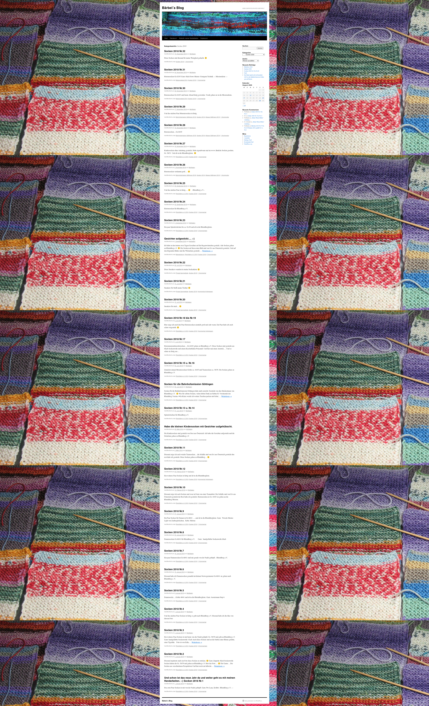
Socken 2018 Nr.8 (174, 532)
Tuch (245, 73)
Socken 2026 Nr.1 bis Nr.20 (251, 71)
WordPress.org (248, 144)
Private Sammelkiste (182, 273)
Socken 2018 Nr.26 (174, 164)
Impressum (204, 38)
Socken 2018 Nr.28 (174, 125)
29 (260, 101)
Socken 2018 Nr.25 (174, 183)
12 (250, 95)
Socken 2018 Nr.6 (174, 569)
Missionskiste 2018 (181, 80)
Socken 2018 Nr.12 (174, 468)
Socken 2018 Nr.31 (174, 69)
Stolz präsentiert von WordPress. (253, 701)
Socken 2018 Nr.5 (174, 590)
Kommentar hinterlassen (205, 291)
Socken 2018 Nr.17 (174, 339)
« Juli (244, 106)
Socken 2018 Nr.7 (174, 550)
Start (166, 38)
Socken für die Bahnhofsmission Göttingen (188, 384)
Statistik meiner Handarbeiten (188, 38)
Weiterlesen (207, 251)
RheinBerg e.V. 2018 (182, 157)
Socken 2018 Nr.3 (174, 630)
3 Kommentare (211, 254)
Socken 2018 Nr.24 (174, 201)
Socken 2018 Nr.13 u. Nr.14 (179, 407)
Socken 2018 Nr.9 (174, 511)
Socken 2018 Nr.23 (174, 220)
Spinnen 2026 (248, 69)
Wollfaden (193, 54)
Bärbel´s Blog (173, 7)
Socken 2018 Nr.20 (174, 299)
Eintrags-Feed (248, 140)
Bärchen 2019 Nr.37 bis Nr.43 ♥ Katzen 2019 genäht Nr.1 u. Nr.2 (254, 128)
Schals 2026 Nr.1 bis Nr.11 (255, 116)
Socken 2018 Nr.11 (174, 447)
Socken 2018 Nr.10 (174, 487)
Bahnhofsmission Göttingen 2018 (186, 117)
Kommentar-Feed (248, 142)
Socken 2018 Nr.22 (174, 262)
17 (244, 98)
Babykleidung (180, 254)
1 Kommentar (189, 62)
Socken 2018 (180, 62)
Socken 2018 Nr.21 (174, 281)
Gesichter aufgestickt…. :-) (179, 238)
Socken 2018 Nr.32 (174, 51)
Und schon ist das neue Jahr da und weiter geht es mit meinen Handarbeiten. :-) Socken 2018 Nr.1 (199, 679)
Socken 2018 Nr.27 (174, 143)
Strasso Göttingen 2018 (212, 117)
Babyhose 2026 (248, 67)
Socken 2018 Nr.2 (174, 653)
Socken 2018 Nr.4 (174, 608)
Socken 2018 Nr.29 (174, 106)
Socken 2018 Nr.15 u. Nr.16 (179, 363)
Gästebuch (173, 38)
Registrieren (247, 136)
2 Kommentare (202, 231)
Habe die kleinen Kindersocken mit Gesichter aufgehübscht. (198, 426)
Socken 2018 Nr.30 (174, 88)
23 (263, 98)
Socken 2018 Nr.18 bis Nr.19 (180, 317)
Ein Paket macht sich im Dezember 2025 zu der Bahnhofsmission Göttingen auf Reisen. (254, 77)
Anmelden (247, 138)
